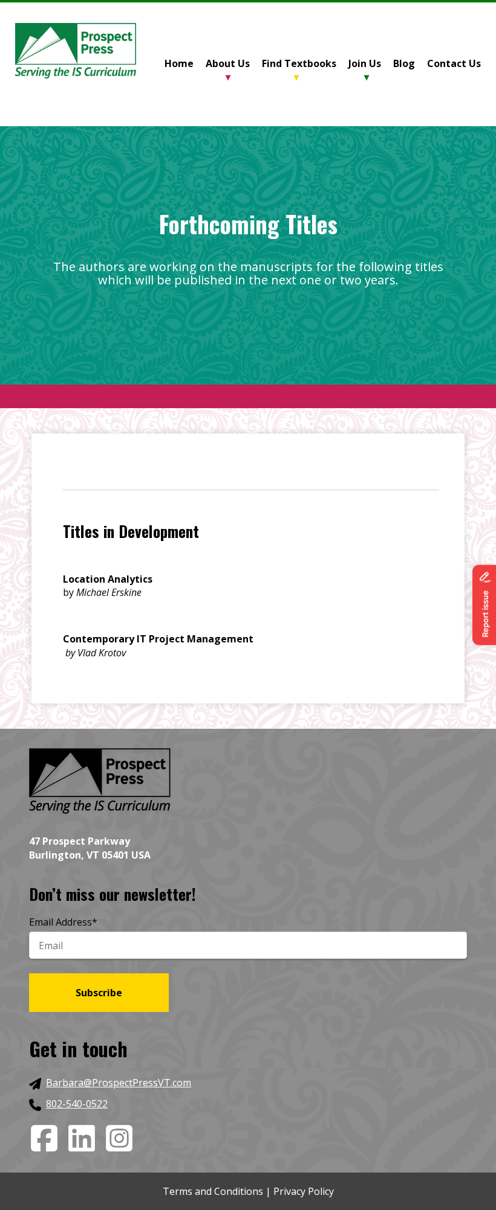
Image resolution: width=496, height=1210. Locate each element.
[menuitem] (185, 64)
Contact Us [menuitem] (454, 63)
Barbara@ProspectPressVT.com (118, 1082)
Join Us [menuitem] (364, 63)
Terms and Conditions (213, 1191)
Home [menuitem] (179, 63)
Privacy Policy (303, 1191)
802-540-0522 (77, 1103)
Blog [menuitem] (404, 63)
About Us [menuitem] (228, 63)
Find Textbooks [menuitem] (299, 63)
